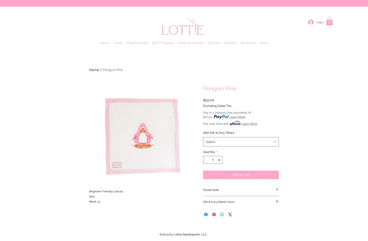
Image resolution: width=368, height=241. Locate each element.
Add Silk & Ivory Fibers (220, 132)
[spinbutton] (213, 160)
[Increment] (219, 160)
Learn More (237, 117)
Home (94, 70)
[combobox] (241, 142)
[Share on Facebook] (205, 214)
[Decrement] (206, 160)
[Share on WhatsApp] (222, 214)
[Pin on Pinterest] (214, 214)
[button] (329, 21)
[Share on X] (230, 214)
